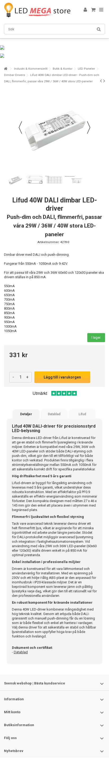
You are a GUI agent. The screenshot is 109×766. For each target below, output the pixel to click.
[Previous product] (101, 81)
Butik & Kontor (62, 68)
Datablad (54, 414)
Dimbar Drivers (14, 75)
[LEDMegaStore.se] (37, 10)
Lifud (82, 414)
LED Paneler (86, 68)
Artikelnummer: (49, 242)
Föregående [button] (20, 127)
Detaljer (26, 414)
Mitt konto (12, 712)
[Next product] (104, 81)
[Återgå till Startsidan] (5, 68)
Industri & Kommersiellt (30, 68)
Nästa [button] (88, 127)
